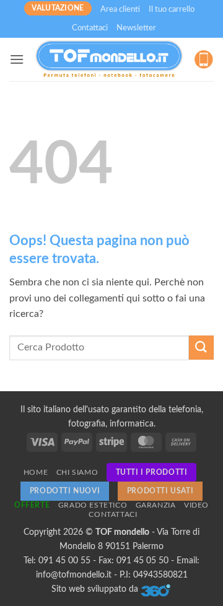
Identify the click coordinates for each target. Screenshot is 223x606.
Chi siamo (77, 472)
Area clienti (120, 9)
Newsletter (136, 28)
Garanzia (156, 505)
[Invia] (201, 347)
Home (36, 472)
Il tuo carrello (172, 9)
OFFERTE (32, 505)
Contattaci (90, 28)
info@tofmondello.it (74, 574)
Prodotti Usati (160, 491)
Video (196, 505)
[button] (16, 59)
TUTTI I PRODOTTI (152, 472)
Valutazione (58, 8)
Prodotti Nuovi (65, 491)
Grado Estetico (93, 505)
